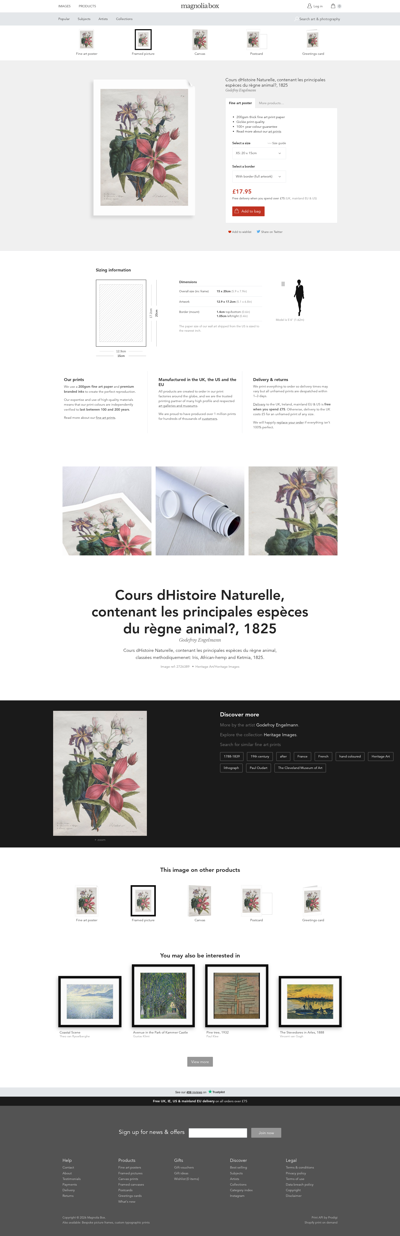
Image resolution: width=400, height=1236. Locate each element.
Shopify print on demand (321, 1222)
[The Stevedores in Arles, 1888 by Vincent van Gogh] (310, 1001)
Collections (124, 19)
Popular (64, 19)
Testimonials (71, 1179)
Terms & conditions (300, 1167)
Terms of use (295, 1179)
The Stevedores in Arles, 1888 (302, 1032)
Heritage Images (280, 734)
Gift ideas (181, 1173)
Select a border (243, 166)
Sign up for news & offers (152, 1132)
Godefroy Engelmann (240, 90)
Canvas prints (128, 1179)
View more (200, 1062)
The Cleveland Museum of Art (300, 768)
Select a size (259, 143)
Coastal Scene (70, 1032)
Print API (317, 1217)
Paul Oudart (258, 768)
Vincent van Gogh (291, 1036)
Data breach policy (300, 1184)
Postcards (125, 1190)
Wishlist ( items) (186, 1179)
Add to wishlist (241, 232)
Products (87, 6)
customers (209, 419)
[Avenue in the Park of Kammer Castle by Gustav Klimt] (163, 995)
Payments (69, 1184)
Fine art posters (129, 1167)
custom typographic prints (132, 1222)
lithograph (231, 768)
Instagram (237, 1196)
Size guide (279, 143)
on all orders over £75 (200, 1101)
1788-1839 (232, 756)
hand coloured (350, 756)
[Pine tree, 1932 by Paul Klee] (236, 995)
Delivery (259, 404)
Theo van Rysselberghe (75, 1036)
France (303, 756)
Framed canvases (131, 1184)
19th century (260, 756)
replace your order (290, 422)
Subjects (84, 19)
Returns (68, 1196)
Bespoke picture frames (97, 1222)
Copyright (293, 1190)
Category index (241, 1190)
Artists (103, 19)
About (67, 1173)
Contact (68, 1167)
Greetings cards (130, 1196)
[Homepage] (200, 7)
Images (64, 6)
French (323, 756)
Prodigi (333, 1217)
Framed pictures (130, 1173)
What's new (126, 1202)
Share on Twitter (271, 232)
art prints (274, 131)
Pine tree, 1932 (217, 1032)
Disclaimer (293, 1196)
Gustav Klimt (141, 1036)
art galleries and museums (178, 406)
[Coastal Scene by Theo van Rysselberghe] (89, 1001)
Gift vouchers (184, 1167)
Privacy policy (296, 1173)
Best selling (238, 1167)
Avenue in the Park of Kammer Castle (160, 1032)
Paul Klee (212, 1036)
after (283, 756)
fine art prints (105, 418)
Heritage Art (381, 756)
